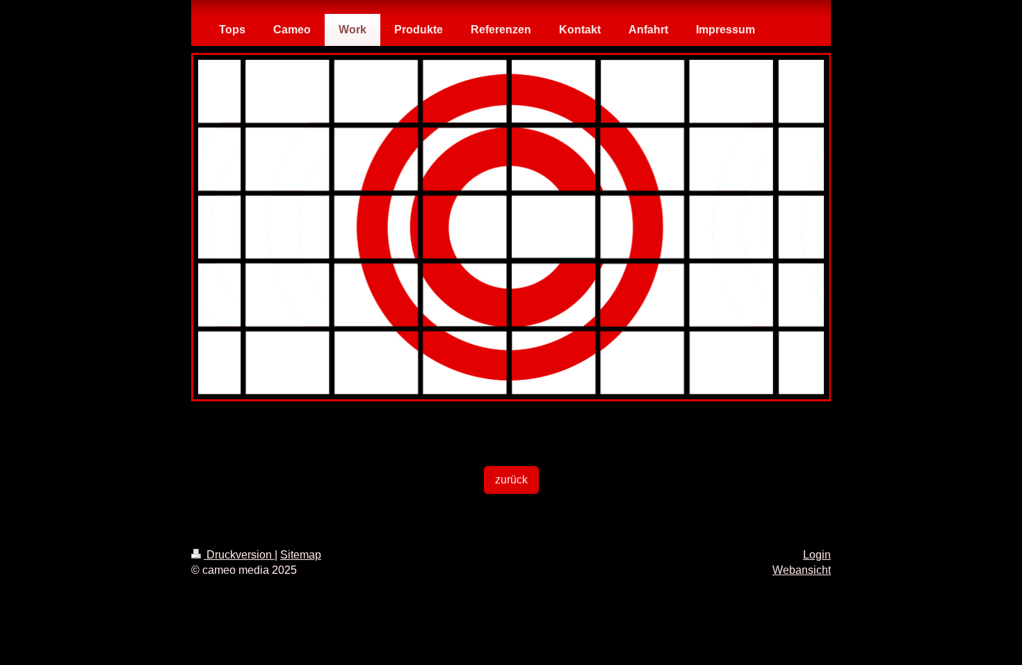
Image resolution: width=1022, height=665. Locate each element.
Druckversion (239, 555)
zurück (511, 480)
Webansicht (801, 570)
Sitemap (300, 555)
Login (817, 555)
